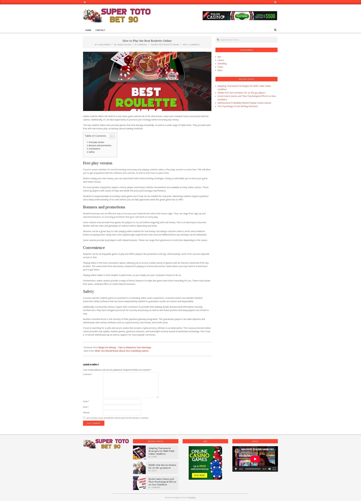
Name (86, 401)
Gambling (142, 44)
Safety (92, 152)
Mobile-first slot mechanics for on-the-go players (241, 92)
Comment (87, 374)
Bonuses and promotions (100, 145)
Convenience (94, 148)
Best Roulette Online (169, 44)
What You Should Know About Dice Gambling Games (122, 350)
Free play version (96, 142)
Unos (177, 497)
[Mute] (269, 468)
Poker (220, 66)
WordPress (192, 497)
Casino (221, 60)
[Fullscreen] (274, 468)
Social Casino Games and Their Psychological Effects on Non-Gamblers (162, 482)
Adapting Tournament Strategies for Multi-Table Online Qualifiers (161, 451)
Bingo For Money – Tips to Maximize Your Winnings (125, 347)
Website (86, 412)
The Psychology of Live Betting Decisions (238, 106)
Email (86, 407)
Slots (220, 70)
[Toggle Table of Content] (111, 136)
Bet (219, 56)
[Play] (236, 468)
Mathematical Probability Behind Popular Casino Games (244, 102)
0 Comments (194, 44)
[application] (255, 459)
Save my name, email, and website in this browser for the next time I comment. (117, 418)
